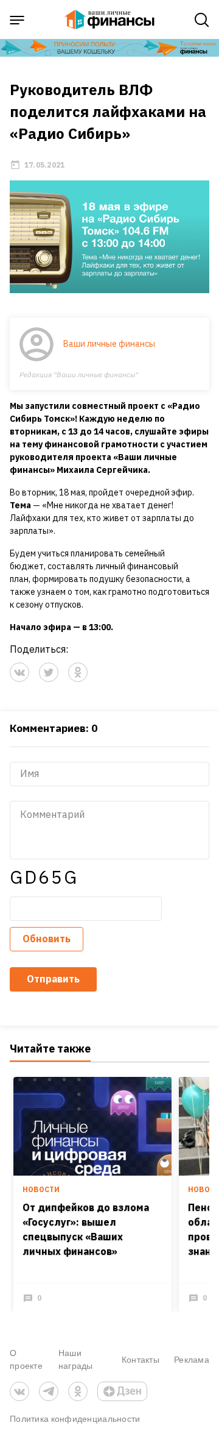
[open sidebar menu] (17, 20)
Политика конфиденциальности (75, 1418)
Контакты (140, 1359)
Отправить (53, 979)
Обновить (47, 938)
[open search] (202, 20)
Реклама (191, 1359)
